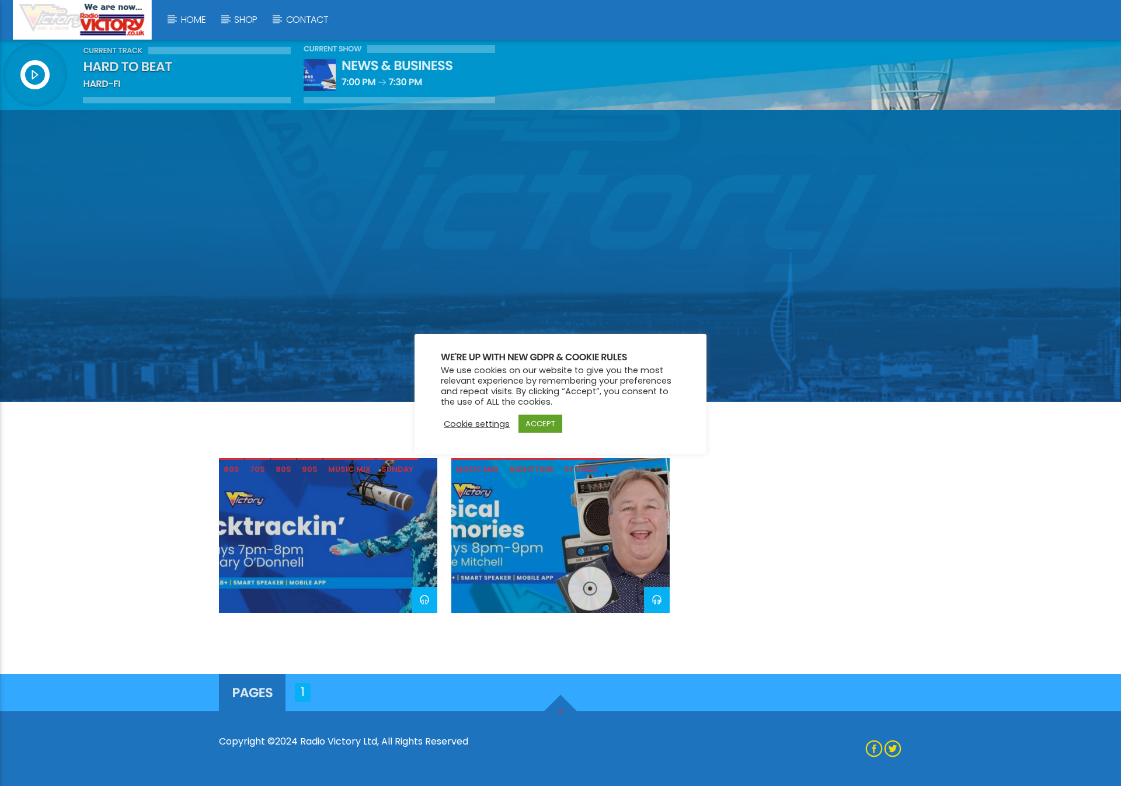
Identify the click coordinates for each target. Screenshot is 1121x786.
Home (193, 19)
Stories (581, 469)
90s (310, 469)
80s (283, 469)
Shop (245, 19)
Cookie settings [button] (477, 424)
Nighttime (531, 469)
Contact (307, 19)
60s (231, 469)
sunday (397, 469)
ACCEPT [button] (540, 423)
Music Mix (349, 469)
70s (257, 469)
